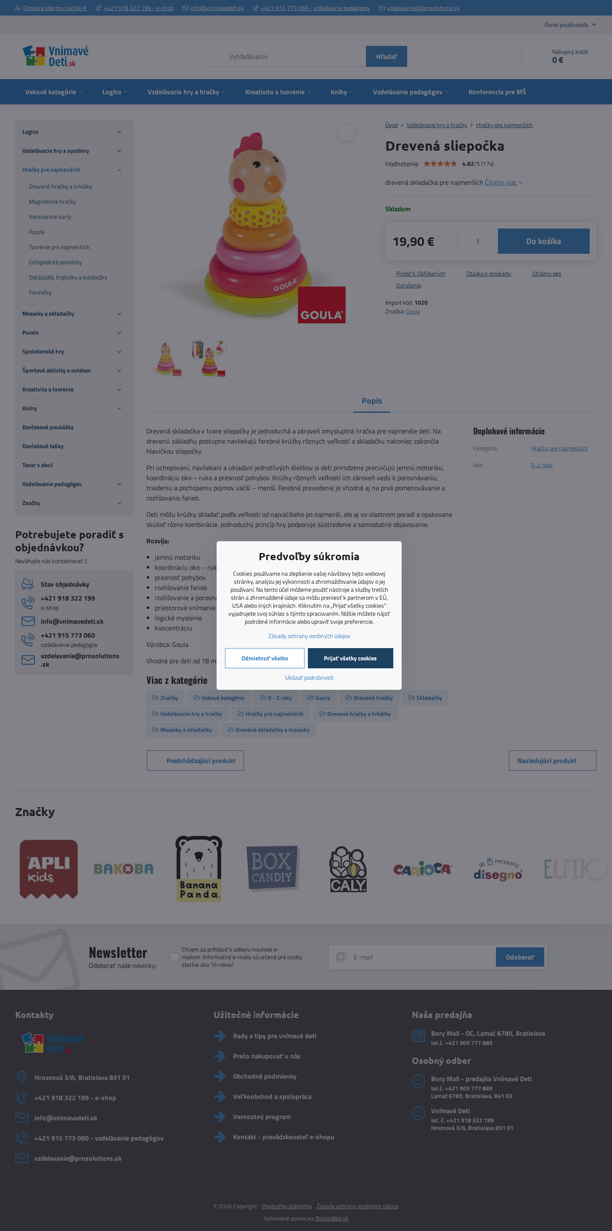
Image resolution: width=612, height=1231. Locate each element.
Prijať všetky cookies (350, 658)
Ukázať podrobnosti (309, 677)
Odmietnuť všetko (264, 658)
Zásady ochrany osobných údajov (309, 635)
